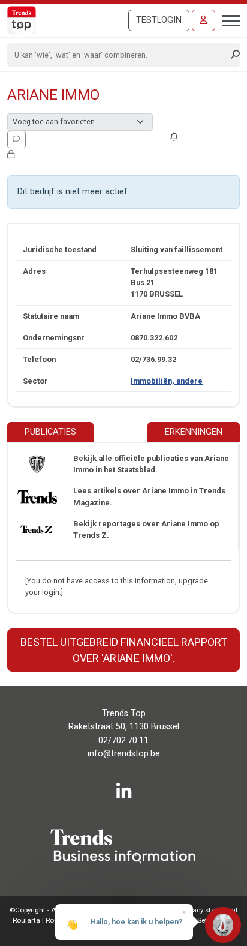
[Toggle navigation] (227, 19)
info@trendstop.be (124, 754)
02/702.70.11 (123, 740)
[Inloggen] (203, 20)
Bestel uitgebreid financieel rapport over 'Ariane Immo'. (123, 650)
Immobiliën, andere (167, 380)
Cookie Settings (199, 920)
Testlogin (159, 20)
